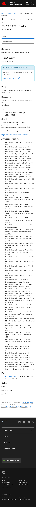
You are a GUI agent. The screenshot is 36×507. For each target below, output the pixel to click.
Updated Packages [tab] (7, 41)
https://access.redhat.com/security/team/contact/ (16, 406)
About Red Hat (6, 478)
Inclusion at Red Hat (7, 485)
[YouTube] (24, 423)
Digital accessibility (24, 499)
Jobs (20, 478)
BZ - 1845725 (10, 377)
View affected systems (11, 78)
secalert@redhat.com (26, 402)
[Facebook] (29, 423)
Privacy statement (6, 497)
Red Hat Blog (23, 482)
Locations (22, 480)
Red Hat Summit (6, 487)
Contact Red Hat (6, 482)
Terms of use (22, 497)
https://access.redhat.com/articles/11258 (14, 135)
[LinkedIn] (19, 423)
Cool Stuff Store (23, 485)
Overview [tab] (4, 36)
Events (3, 480)
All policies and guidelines (9, 499)
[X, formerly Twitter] (33, 423)
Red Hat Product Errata (8, 13)
